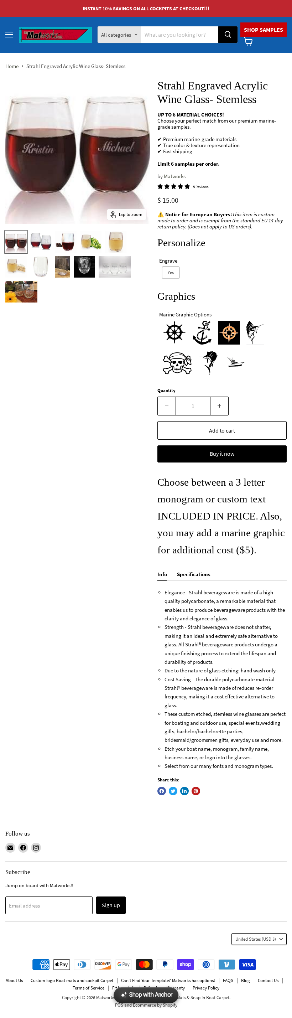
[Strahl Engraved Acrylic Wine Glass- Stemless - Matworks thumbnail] (16, 242)
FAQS (228, 980)
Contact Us (268, 980)
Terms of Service (88, 988)
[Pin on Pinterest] (196, 791)
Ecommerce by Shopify (155, 1005)
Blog (245, 980)
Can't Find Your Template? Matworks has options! (168, 980)
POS (119, 1005)
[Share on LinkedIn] (184, 791)
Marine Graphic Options (185, 314)
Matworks (175, 176)
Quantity (166, 390)
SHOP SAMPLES (263, 29)
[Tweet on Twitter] (173, 791)
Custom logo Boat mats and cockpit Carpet (72, 980)
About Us (14, 980)
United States (255, 939)
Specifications (193, 574)
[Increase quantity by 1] (219, 406)
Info (162, 574)
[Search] (228, 34)
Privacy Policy (206, 988)
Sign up (111, 905)
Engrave (168, 261)
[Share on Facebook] (161, 791)
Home (12, 66)
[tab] (162, 575)
